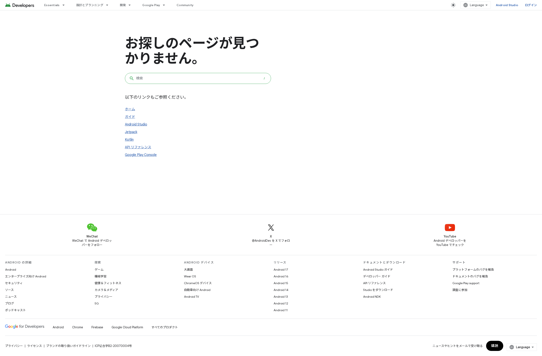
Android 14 (281, 290)
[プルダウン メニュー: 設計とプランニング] (109, 5)
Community (185, 5)
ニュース (11, 297)
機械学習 (100, 276)
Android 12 (281, 303)
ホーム (130, 109)
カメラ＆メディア (106, 290)
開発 (123, 5)
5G (97, 303)
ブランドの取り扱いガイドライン (68, 346)
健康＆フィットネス (108, 283)
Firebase (97, 327)
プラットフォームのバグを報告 (473, 269)
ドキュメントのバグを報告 (470, 276)
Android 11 (281, 310)
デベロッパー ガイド (376, 276)
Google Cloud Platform (127, 327)
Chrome (77, 327)
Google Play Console (141, 155)
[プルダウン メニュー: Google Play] (165, 5)
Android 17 (281, 269)
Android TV (191, 297)
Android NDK (372, 297)
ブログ (9, 303)
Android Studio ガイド (378, 269)
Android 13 (281, 297)
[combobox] (198, 78)
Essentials (52, 5)
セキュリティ (14, 283)
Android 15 (281, 283)
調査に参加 (459, 290)
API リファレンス (138, 147)
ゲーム (99, 269)
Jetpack (131, 132)
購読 (494, 346)
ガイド (130, 117)
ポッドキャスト (15, 310)
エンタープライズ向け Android (25, 276)
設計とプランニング (89, 5)
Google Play (151, 5)
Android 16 (281, 276)
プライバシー (103, 297)
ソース (9, 290)
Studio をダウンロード (378, 290)
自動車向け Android (197, 290)
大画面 (188, 269)
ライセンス (34, 346)
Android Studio (507, 5)
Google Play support (465, 283)
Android (10, 269)
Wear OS (190, 276)
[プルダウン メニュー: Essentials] (65, 5)
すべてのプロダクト (165, 327)
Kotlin (129, 140)
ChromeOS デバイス (198, 283)
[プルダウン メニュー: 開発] (131, 5)
